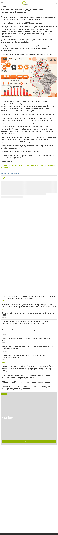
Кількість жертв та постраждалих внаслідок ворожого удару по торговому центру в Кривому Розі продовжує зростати (28, 297)
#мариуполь (3, 173)
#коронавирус (10, 173)
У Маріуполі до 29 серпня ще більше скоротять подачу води (26, 382)
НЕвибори (7, 417)
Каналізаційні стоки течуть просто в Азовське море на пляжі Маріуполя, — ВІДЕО (29, 314)
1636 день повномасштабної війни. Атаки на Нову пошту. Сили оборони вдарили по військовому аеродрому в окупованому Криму (27, 368)
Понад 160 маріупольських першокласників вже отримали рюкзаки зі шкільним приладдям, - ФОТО (26, 376)
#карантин (16, 173)
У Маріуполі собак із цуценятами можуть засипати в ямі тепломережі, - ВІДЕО (27, 339)
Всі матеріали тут (29, 441)
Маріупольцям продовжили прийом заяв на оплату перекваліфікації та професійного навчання (27, 348)
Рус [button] (53, 3)
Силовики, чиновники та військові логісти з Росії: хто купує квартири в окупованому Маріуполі (26, 387)
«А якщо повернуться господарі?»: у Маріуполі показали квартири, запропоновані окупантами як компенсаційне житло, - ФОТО (26, 323)
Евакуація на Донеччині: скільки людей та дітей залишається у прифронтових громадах (25, 356)
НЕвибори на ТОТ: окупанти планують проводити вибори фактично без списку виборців (27, 331)
